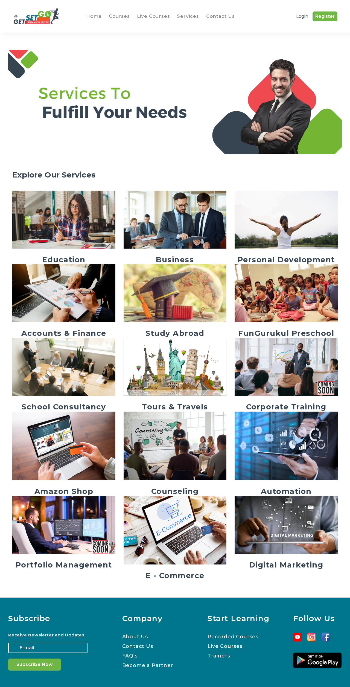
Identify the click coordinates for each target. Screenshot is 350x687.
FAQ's (130, 656)
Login (302, 16)
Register (325, 16)
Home (95, 16)
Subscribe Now (34, 664)
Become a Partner (147, 665)
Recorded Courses (233, 637)
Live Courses (153, 16)
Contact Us (220, 16)
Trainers (219, 656)
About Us (135, 637)
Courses (119, 16)
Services (188, 16)
